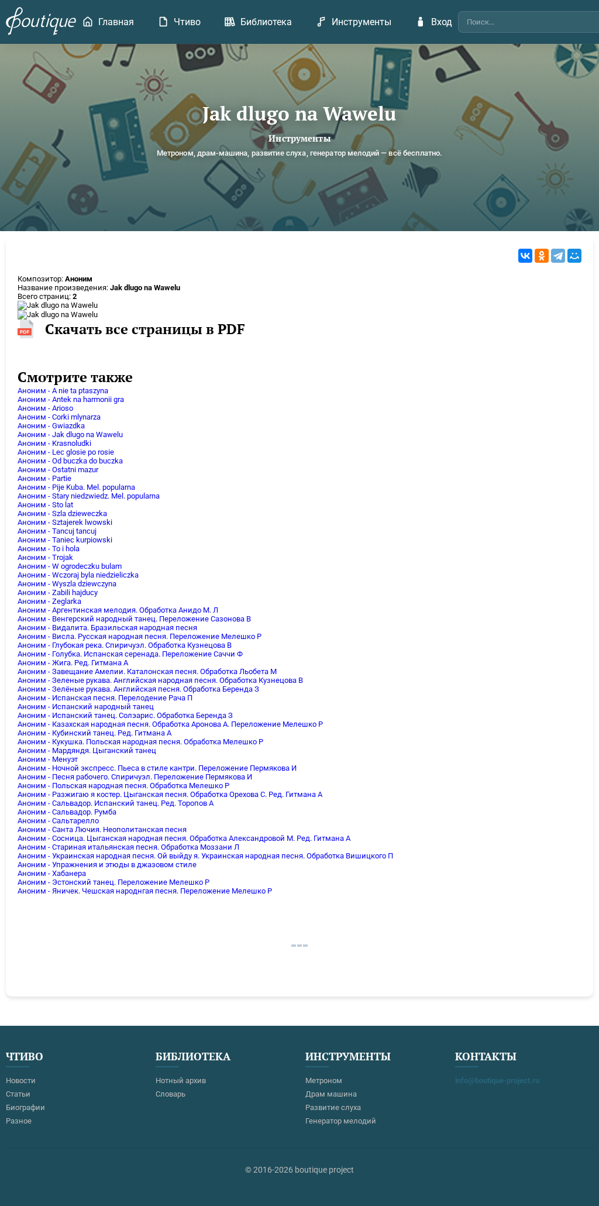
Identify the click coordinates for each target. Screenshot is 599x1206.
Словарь (170, 1094)
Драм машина (331, 1094)
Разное (19, 1120)
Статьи (18, 1094)
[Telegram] (558, 256)
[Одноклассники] (542, 256)
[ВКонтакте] (525, 256)
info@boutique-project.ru (497, 1080)
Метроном (323, 1080)
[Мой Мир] (574, 256)
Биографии (25, 1107)
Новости (21, 1080)
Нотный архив (181, 1080)
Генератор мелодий (340, 1120)
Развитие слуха (333, 1107)
